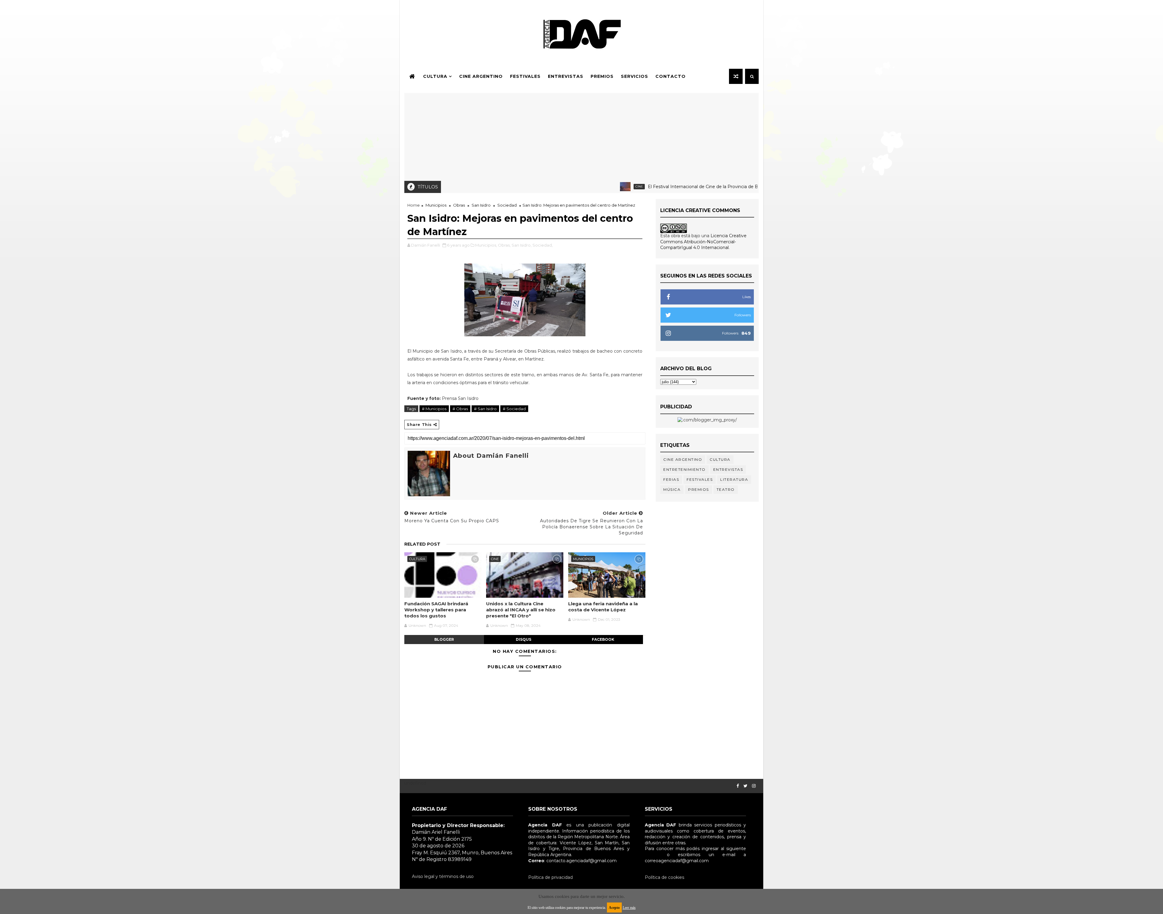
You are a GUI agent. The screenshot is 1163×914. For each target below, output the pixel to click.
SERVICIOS (634, 76)
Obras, (504, 245)
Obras (459, 205)
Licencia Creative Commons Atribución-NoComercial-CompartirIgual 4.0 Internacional (703, 241)
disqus (523, 639)
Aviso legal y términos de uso (443, 876)
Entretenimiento (684, 469)
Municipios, (486, 245)
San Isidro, (522, 245)
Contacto (670, 76)
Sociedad (507, 205)
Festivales (525, 76)
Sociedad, (542, 245)
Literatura (734, 479)
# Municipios (434, 408)
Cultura (435, 76)
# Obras (460, 408)
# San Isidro (485, 408)
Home (413, 205)
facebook (603, 639)
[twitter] (745, 786)
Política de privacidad (550, 877)
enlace (652, 854)
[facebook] (738, 786)
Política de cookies (664, 877)
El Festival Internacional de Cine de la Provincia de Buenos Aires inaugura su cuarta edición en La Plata (717, 186)
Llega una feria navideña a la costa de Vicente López (603, 607)
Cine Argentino (481, 76)
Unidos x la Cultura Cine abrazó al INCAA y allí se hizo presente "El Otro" (520, 610)
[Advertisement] (581, 135)
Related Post (422, 544)
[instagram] (753, 786)
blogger (444, 639)
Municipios (436, 205)
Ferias (671, 479)
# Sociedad (514, 408)
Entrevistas (565, 76)
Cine (601, 186)
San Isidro (481, 205)
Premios (602, 76)
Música (672, 489)
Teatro (726, 489)
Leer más (629, 908)
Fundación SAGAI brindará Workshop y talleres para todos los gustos (436, 610)
